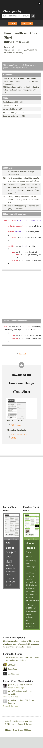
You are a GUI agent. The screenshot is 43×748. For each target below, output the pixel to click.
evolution (29, 617)
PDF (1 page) (16, 425)
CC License (9, 724)
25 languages (33, 644)
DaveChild (12, 664)
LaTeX (13, 437)
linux (29, 647)
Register (27, 23)
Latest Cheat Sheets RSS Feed (19, 730)
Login (12, 23)
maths (21, 647)
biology (28, 614)
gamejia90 (12, 685)
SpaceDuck (12, 669)
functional (22, 353)
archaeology (32, 611)
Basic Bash (28, 685)
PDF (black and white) (20, 434)
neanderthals (30, 623)
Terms (20, 724)
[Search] (33, 16)
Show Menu (39, 3)
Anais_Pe (31, 605)
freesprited (12, 579)
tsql (9, 585)
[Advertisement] (16, 3)
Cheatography (9, 641)
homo (28, 620)
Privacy (29, 724)
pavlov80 (11, 691)
